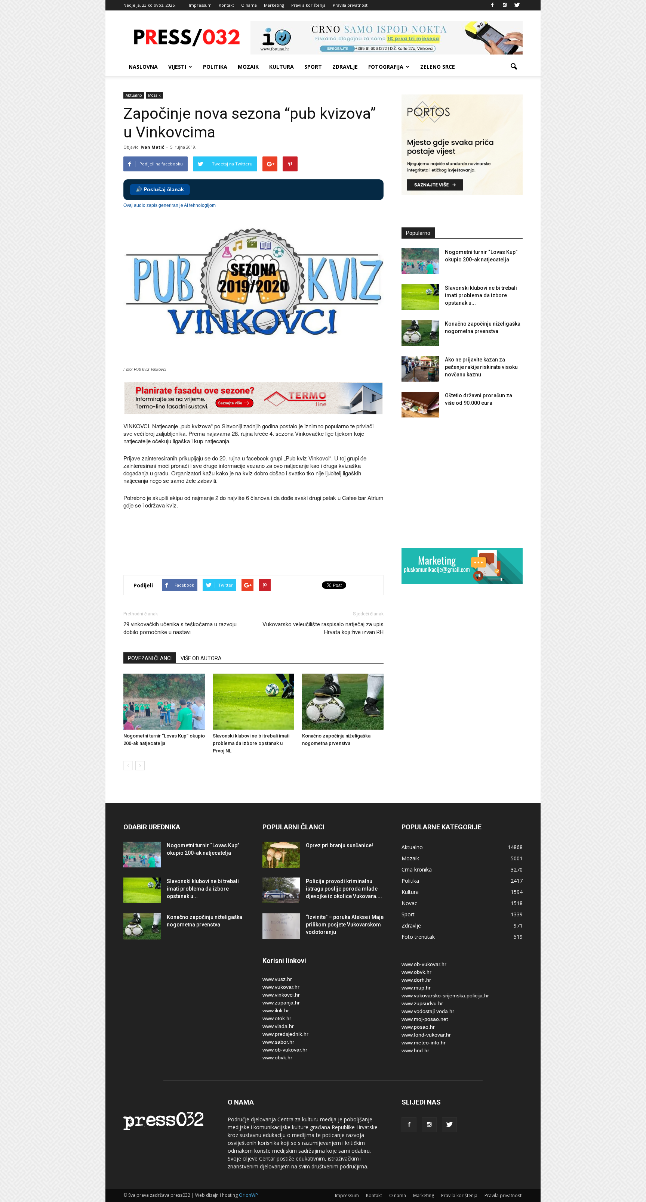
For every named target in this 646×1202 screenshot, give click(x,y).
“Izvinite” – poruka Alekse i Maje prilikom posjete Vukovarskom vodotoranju (345, 924)
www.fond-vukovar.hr (426, 1035)
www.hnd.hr (415, 1050)
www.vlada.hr (278, 1026)
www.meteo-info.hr (424, 1043)
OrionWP (248, 1195)
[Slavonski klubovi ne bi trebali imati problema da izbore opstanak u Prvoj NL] (253, 702)
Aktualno (134, 95)
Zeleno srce (437, 66)
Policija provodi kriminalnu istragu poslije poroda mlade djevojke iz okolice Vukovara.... (344, 888)
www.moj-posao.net (425, 1019)
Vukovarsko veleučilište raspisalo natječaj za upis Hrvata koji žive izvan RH (323, 628)
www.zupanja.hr (281, 1003)
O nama (249, 5)
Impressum (200, 5)
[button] (514, 67)
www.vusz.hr (277, 979)
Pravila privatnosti (351, 5)
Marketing (274, 5)
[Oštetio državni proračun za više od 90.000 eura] (420, 404)
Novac (409, 903)
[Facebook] (492, 5)
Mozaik (248, 66)
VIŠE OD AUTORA (201, 658)
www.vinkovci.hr (281, 995)
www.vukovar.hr (280, 987)
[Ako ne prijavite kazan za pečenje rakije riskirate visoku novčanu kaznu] (420, 369)
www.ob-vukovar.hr (284, 1050)
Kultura (281, 66)
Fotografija (385, 66)
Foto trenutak (418, 936)
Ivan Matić (152, 147)
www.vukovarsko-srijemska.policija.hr (445, 995)
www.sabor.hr (278, 1042)
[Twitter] (517, 5)
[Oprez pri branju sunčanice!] (281, 855)
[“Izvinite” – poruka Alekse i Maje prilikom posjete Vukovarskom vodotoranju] (281, 926)
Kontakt (226, 5)
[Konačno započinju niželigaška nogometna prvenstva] (343, 702)
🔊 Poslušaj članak (160, 189)
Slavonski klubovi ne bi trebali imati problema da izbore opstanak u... (481, 295)
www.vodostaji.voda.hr (428, 1011)
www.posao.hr (418, 1027)
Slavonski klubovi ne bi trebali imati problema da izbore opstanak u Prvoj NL (251, 743)
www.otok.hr (276, 1018)
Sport (313, 66)
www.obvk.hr (277, 1057)
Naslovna (143, 66)
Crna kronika (417, 869)
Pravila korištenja (308, 5)
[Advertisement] (259, 543)
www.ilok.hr (275, 1010)
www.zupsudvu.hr (422, 1003)
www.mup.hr (416, 988)
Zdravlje (345, 66)
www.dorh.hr (416, 980)
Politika (215, 66)
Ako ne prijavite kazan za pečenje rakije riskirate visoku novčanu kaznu (481, 367)
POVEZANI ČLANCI (150, 658)
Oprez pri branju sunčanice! (339, 845)
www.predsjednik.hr (285, 1034)
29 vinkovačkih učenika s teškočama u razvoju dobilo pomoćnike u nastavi (180, 628)
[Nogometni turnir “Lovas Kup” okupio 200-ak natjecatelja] (164, 702)
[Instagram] (504, 5)
